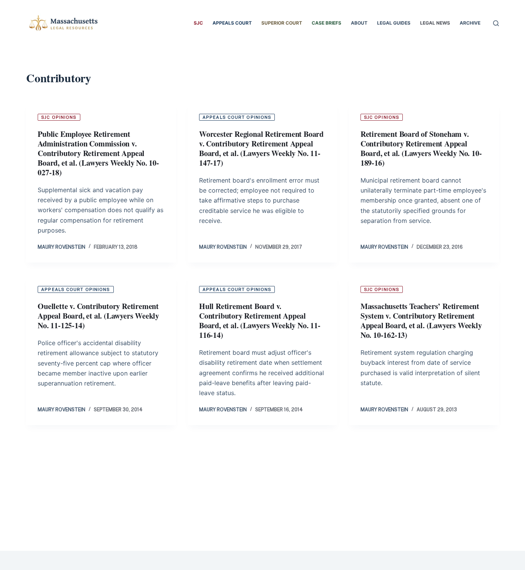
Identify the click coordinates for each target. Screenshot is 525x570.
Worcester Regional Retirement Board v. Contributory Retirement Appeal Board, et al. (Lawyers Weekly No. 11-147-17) (261, 148)
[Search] (496, 23)
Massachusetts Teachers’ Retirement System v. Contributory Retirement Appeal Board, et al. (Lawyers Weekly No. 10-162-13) (421, 321)
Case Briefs (326, 23)
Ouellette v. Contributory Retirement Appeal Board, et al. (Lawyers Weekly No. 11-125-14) (98, 316)
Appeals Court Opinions (237, 117)
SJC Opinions (58, 117)
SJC (198, 23)
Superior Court (281, 23)
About (359, 23)
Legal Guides (393, 23)
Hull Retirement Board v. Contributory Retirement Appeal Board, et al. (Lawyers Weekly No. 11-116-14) (260, 321)
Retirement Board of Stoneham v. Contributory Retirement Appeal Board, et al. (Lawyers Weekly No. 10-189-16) (421, 148)
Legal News (435, 23)
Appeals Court (232, 23)
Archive (470, 23)
